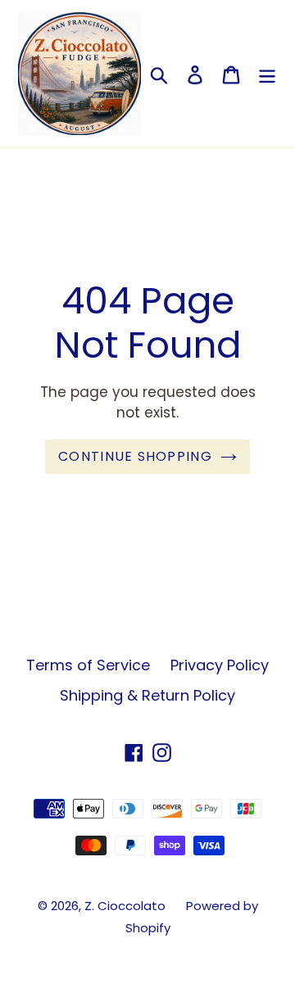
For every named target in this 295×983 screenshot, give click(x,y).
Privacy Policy (219, 665)
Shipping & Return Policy (147, 695)
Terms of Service (88, 665)
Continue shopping (135, 456)
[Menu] (267, 74)
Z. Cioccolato (125, 905)
